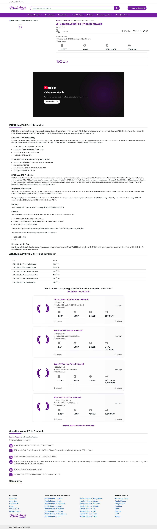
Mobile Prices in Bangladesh (91, 498)
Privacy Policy (15, 511)
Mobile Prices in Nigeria (89, 501)
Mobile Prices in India (53, 501)
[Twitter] (144, 31)
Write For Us (14, 509)
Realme (118, 511)
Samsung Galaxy (121, 498)
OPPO (117, 509)
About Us (13, 498)
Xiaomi (117, 516)
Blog (11, 506)
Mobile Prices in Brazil (53, 506)
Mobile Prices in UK (87, 509)
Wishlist (127, 31)
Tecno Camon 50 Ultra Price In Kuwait (71, 299)
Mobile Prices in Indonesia (55, 504)
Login (11, 437)
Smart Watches (78, 15)
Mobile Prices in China (53, 498)
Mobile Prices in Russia (54, 511)
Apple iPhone (120, 501)
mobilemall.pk (25, 527)
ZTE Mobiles (66, 20)
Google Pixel (120, 504)
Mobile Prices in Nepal (88, 514)
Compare (64, 31)
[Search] (117, 8)
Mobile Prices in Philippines (55, 514)
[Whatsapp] (147, 31)
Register (18, 437)
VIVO (117, 514)
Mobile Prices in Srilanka (89, 506)
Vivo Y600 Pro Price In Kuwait (67, 397)
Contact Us (13, 504)
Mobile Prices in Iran (53, 516)
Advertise (13, 501)
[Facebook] (141, 31)
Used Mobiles (49, 15)
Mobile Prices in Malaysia (90, 504)
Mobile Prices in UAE (88, 511)
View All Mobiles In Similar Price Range (78, 425)
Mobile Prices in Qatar (88, 516)
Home (58, 20)
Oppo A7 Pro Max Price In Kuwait (69, 364)
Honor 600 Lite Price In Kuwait (68, 330)
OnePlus (118, 506)
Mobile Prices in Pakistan (54, 509)
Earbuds (90, 15)
